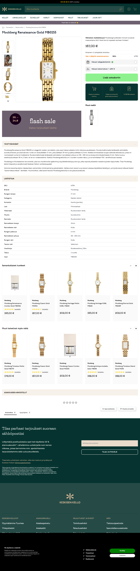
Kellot (5, 18)
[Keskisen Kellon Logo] (11, 9)
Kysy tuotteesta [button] (109, 409)
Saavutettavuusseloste (116, 528)
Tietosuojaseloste (114, 523)
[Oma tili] (129, 9)
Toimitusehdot (80, 523)
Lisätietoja (9, 179)
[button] (136, 266)
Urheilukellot (19, 18)
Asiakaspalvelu (43, 523)
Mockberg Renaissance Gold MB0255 (36, 27)
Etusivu (3, 27)
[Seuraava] (8, 101)
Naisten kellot (19, 27)
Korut (47, 18)
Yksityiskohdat (11, 144)
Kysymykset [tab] (24, 412)
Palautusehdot (80, 528)
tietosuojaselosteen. (23, 463)
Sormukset (59, 18)
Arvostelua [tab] (9, 412)
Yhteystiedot (8, 528)
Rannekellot (9, 27)
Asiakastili (41, 528)
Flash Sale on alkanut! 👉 (70, 23)
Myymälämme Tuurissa (13, 523)
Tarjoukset (82, 18)
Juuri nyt (97, 18)
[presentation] (86, 60)
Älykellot (34, 18)
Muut (70, 18)
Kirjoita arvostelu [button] (128, 409)
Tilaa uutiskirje (109, 452)
